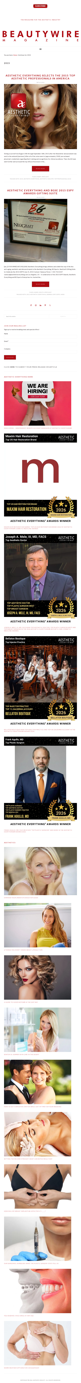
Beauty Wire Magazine (40, 36)
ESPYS (58, 294)
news (63, 294)
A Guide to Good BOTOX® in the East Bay (21, 1002)
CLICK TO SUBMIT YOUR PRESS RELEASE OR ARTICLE (30, 367)
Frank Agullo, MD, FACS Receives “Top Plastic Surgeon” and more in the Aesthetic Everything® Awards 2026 (38, 831)
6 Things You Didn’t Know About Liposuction (23, 950)
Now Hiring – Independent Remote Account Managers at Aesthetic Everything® (38, 428)
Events (41, 292)
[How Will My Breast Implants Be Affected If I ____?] (40, 1186)
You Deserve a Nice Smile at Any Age (19, 1316)
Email (6, 341)
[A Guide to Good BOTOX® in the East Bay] (40, 977)
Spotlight (45, 176)
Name (6, 334)
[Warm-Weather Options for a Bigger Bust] (40, 1343)
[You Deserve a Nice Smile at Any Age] (40, 1291)
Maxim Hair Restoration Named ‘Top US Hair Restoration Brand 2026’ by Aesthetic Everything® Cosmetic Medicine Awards (38, 527)
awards (49, 294)
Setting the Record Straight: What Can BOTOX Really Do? (28, 1159)
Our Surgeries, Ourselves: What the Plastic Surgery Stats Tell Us (31, 1263)
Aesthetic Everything (31, 179)
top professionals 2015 (62, 179)
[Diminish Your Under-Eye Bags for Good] (40, 871)
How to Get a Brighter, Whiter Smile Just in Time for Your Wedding (32, 1106)
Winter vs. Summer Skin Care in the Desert (21, 1054)
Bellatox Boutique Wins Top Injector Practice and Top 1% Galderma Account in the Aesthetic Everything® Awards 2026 (39, 730)
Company (7, 349)
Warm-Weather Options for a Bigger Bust (21, 1368)
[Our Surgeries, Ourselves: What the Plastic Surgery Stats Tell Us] (40, 1239)
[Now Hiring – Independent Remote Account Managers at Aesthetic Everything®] (40, 403)
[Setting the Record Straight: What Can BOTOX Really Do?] (40, 1134)
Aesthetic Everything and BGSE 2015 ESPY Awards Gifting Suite (40, 192)
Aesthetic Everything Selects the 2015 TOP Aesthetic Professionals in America (40, 77)
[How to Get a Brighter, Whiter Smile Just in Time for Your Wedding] (40, 1082)
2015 (21, 179)
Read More (40, 168)
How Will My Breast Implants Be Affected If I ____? (25, 1211)
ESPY (54, 294)
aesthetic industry (47, 179)
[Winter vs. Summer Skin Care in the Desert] (40, 1030)
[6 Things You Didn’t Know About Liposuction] (40, 925)
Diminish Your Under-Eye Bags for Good (21, 897)
